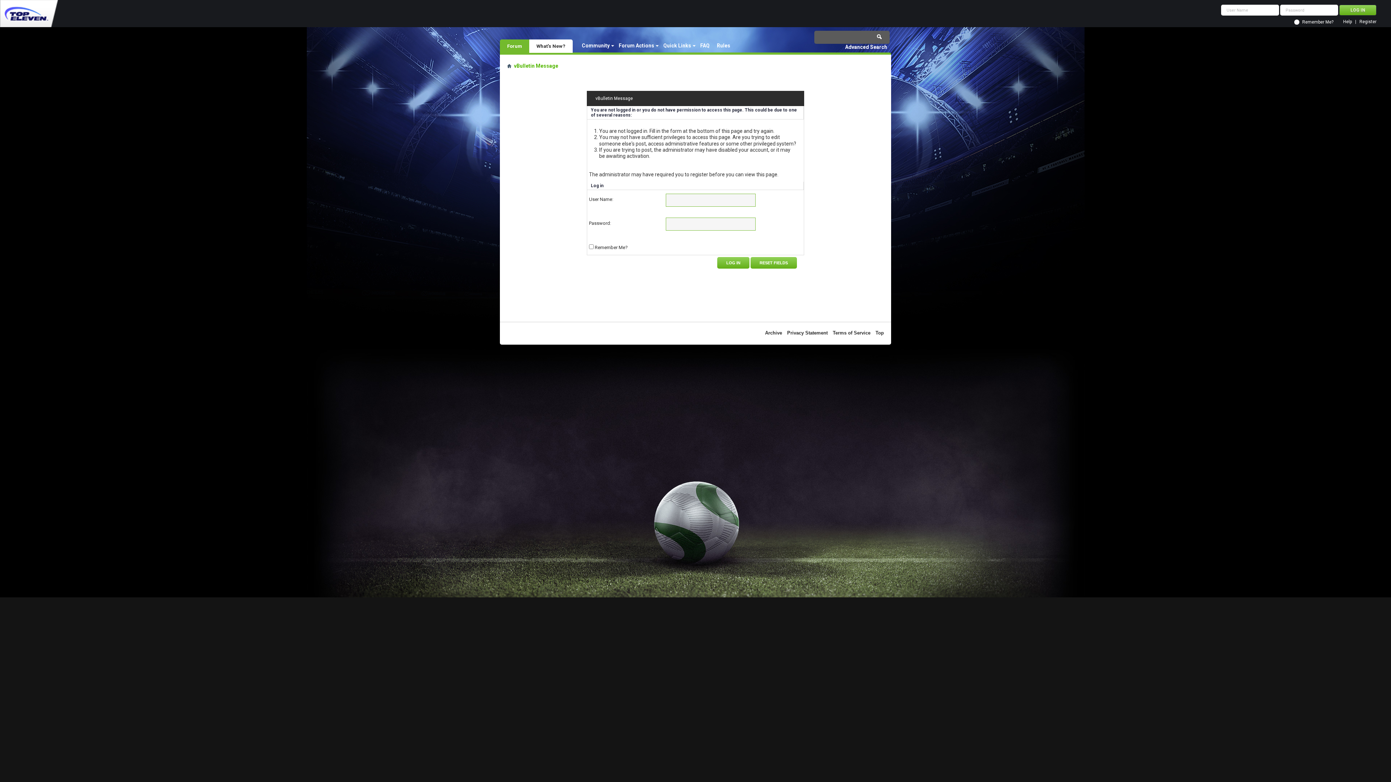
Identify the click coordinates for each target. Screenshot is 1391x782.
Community (596, 46)
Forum (514, 46)
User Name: (601, 199)
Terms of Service (851, 333)
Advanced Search (866, 47)
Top (880, 333)
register (699, 174)
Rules (723, 46)
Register (1368, 22)
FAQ (705, 46)
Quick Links (677, 46)
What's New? (550, 46)
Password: (600, 223)
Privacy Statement (807, 333)
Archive (773, 333)
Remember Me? (1317, 22)
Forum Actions (636, 46)
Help (1347, 22)
